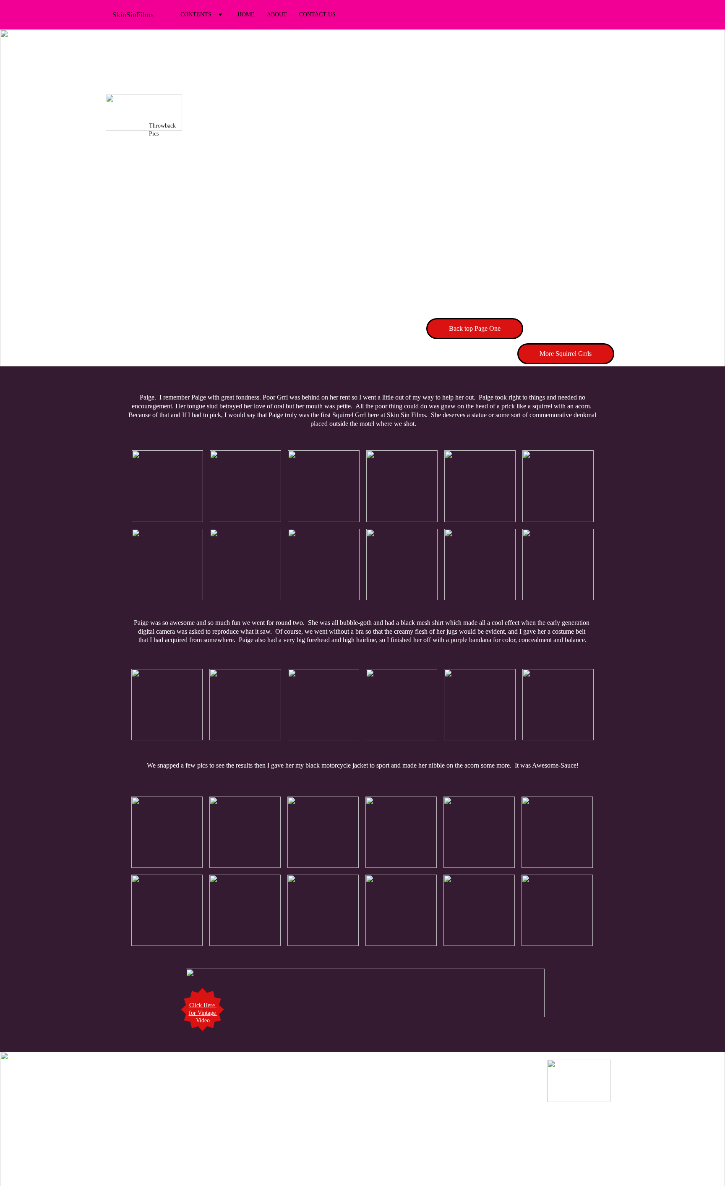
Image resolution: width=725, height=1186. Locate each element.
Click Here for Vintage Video (203, 1013)
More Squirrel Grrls (566, 353)
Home (246, 14)
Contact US (317, 14)
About (277, 14)
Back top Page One (475, 328)
